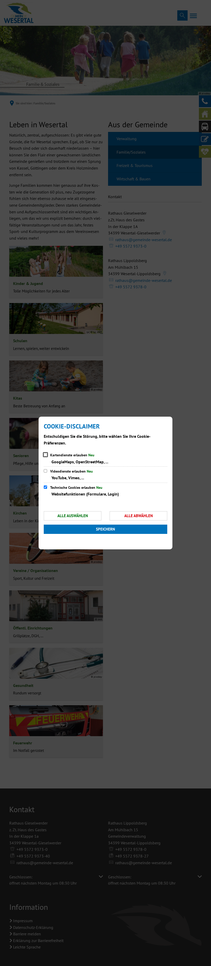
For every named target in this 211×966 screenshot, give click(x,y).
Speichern (105, 529)
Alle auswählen (72, 515)
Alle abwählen (138, 515)
